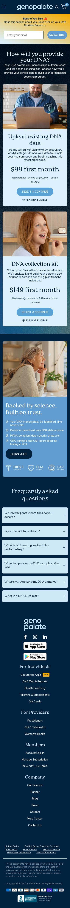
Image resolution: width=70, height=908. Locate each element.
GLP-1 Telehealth (35, 727)
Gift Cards (35, 701)
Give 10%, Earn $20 (35, 766)
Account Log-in (35, 752)
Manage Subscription (35, 759)
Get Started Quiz (31, 674)
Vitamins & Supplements (35, 694)
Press (35, 805)
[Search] (57, 7)
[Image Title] (25, 637)
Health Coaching (35, 688)
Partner (35, 791)
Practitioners (35, 720)
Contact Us (35, 825)
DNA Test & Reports (35, 681)
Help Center (34, 818)
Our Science (35, 785)
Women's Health (35, 733)
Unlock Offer (57, 34)
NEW (46, 675)
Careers (35, 811)
